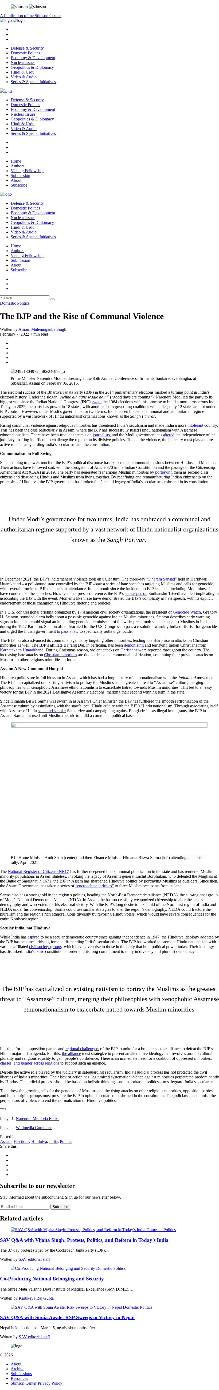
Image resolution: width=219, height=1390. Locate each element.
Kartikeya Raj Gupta (36, 1298)
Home (16, 161)
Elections (21, 1141)
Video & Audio (24, 77)
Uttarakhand (33, 650)
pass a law (70, 631)
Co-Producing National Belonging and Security (52, 1279)
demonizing (134, 645)
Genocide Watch (187, 612)
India (53, 1141)
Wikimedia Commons (34, 1127)
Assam (5, 1141)
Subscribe (19, 185)
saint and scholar (52, 710)
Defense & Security (27, 48)
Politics (66, 1141)
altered (168, 435)
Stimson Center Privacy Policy (36, 1383)
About (16, 180)
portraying (164, 472)
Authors (17, 166)
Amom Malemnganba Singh (42, 329)
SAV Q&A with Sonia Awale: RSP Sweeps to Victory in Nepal (67, 1317)
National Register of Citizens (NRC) (38, 871)
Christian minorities (60, 654)
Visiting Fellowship (27, 170)
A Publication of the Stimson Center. (30, 15)
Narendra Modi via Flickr (37, 1118)
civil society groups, (46, 946)
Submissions (21, 1373)
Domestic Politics (25, 53)
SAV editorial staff (34, 1259)
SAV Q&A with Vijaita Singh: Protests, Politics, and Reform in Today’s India (84, 1240)
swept (96, 402)
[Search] (52, 299)
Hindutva (39, 1141)
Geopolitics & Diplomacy (32, 67)
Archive (17, 1369)
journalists (101, 435)
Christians (128, 650)
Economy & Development (33, 57)
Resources (19, 1378)
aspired (34, 937)
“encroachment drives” (94, 886)
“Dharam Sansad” (161, 579)
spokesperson (136, 593)
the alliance (71, 1053)
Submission (20, 175)
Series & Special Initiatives (33, 81)
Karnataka (8, 650)
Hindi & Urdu (22, 72)
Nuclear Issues (23, 62)
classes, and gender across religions (29, 1063)
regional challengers (82, 1048)
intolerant (195, 425)
